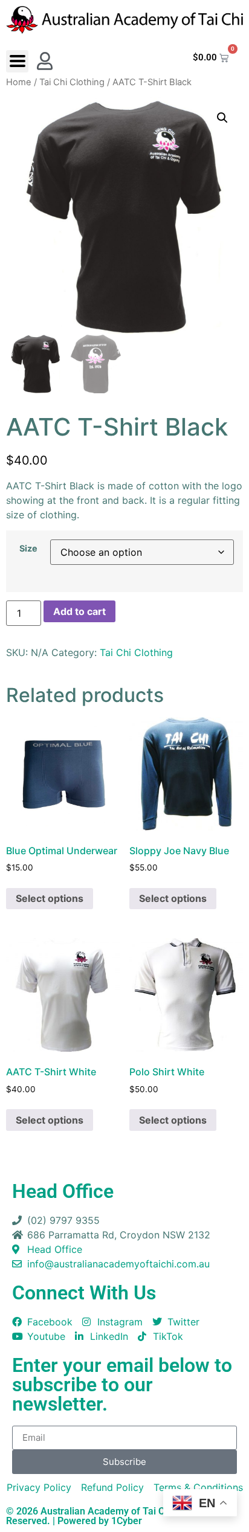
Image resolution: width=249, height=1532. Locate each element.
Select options (49, 898)
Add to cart (79, 611)
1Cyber (126, 1521)
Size (28, 548)
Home (18, 82)
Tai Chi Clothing (72, 82)
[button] (17, 61)
